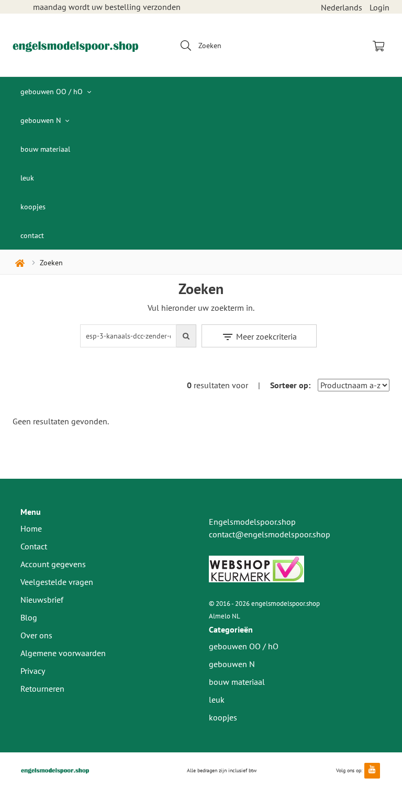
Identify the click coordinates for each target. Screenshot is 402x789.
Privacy (32, 671)
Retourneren (42, 688)
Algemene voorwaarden (63, 653)
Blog (28, 617)
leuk (27, 178)
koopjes (33, 206)
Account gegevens (53, 564)
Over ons (36, 635)
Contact (33, 546)
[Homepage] (75, 45)
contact (32, 235)
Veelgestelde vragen (56, 582)
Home (31, 528)
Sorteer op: (290, 385)
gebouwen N (41, 120)
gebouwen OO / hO (52, 91)
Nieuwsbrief (41, 599)
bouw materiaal (45, 149)
